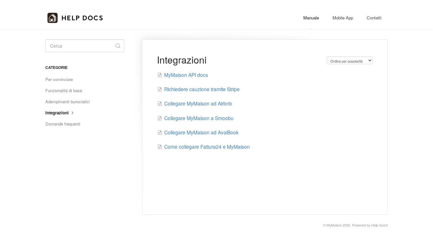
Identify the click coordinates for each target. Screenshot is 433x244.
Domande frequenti (62, 124)
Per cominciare (59, 79)
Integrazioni (57, 113)
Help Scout (379, 225)
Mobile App (343, 18)
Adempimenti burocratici (67, 101)
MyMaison (334, 225)
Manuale (311, 18)
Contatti (374, 18)
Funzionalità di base (63, 90)
